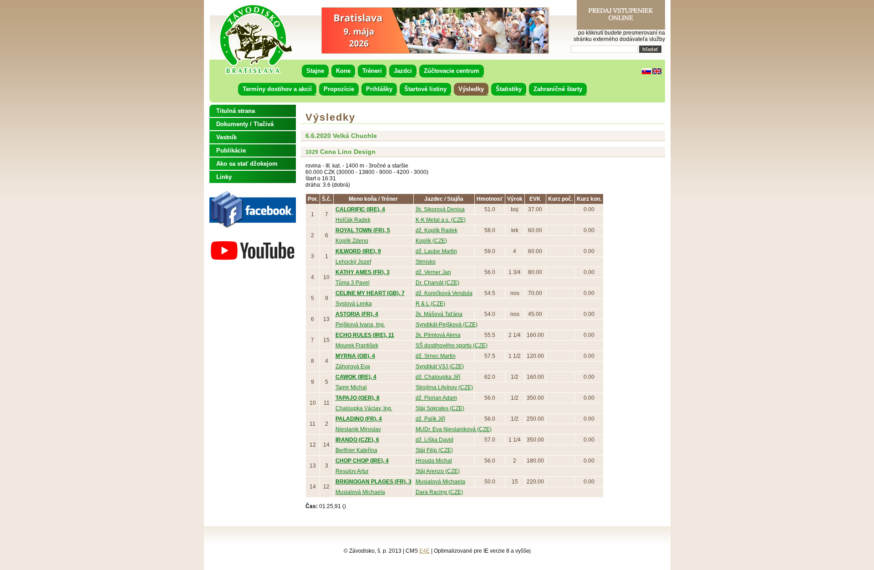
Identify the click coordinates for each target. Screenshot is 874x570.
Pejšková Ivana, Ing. (360, 324)
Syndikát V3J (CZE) (440, 366)
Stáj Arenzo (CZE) (438, 471)
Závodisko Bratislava (255, 39)
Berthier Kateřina (356, 450)
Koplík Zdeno (351, 241)
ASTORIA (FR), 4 (356, 314)
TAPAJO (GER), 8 (357, 398)
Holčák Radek (353, 220)
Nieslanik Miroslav (358, 429)
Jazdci (403, 70)
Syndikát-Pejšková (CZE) (447, 324)
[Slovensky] (646, 72)
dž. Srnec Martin (436, 356)
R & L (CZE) (430, 303)
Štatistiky (509, 89)
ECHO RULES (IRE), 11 (364, 335)
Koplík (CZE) (431, 241)
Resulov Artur (352, 471)
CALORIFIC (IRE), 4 (360, 209)
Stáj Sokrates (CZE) (440, 408)
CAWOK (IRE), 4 (355, 377)
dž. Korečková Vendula (444, 293)
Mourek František (356, 345)
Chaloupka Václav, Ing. (363, 408)
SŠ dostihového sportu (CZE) (452, 345)
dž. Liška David (434, 440)
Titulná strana (235, 110)
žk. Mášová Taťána (439, 314)
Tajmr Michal (351, 387)
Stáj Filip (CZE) (434, 450)
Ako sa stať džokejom (247, 163)
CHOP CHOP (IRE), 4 (362, 461)
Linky (224, 176)
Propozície (339, 89)
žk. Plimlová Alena (438, 335)
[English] (656, 72)
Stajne (315, 70)
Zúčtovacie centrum (451, 70)
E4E (424, 551)
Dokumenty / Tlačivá (245, 124)
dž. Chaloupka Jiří (438, 377)
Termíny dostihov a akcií (277, 89)
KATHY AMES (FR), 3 (362, 272)
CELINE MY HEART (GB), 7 (370, 293)
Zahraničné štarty (558, 89)
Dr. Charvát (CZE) (437, 283)
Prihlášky (379, 89)
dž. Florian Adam (436, 398)
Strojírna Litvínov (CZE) (444, 387)
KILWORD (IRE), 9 (358, 251)
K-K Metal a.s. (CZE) (441, 220)
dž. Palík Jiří (430, 419)
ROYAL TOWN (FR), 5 (362, 230)
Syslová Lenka (353, 303)
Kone (343, 70)
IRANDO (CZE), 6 (357, 440)
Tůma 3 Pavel (352, 283)
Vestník (226, 137)
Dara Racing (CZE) (439, 492)
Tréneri (372, 70)
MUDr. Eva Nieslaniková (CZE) (454, 429)
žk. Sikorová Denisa (440, 209)
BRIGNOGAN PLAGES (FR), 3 (373, 481)
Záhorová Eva (352, 366)
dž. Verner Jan (433, 272)
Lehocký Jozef (353, 262)
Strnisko (426, 262)
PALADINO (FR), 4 (358, 419)
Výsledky (471, 89)
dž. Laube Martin (436, 251)
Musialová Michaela (440, 481)
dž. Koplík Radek (436, 230)
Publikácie (231, 150)
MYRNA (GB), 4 (355, 356)
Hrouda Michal (434, 461)
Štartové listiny (425, 89)
